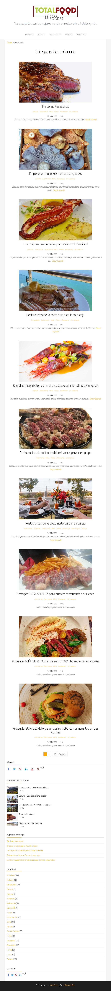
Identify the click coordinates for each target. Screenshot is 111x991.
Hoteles (41, 34)
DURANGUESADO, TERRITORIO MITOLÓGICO (33, 787)
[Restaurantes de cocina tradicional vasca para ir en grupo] (55, 428)
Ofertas (69, 34)
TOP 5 (9, 954)
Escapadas (37, 528)
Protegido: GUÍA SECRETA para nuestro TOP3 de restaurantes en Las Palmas (56, 730)
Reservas (29, 34)
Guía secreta (48, 599)
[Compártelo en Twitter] (12, 975)
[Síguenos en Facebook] (8, 769)
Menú (51, 111)
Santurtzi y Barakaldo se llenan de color (33, 796)
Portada (9, 42)
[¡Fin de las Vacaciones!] (55, 82)
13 (55, 754)
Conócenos (81, 34)
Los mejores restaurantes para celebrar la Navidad (56, 244)
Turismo (83, 528)
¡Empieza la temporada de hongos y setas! (55, 173)
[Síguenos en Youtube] (32, 769)
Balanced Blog (70, 985)
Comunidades (39, 249)
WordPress (54, 985)
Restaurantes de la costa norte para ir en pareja (55, 523)
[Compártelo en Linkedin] (20, 975)
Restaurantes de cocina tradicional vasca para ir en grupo (55, 452)
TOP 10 (9, 950)
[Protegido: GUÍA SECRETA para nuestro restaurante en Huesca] (55, 569)
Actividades (11, 875)
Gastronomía (44, 111)
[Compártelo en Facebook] (8, 975)
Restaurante (64, 111)
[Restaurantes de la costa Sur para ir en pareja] (55, 290)
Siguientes (62, 754)
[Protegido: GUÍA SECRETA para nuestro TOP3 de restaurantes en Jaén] (55, 636)
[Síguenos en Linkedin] (26, 769)
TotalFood (53, 116)
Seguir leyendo (90, 119)
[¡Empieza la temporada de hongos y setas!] (55, 149)
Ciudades (35, 111)
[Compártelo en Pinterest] (16, 975)
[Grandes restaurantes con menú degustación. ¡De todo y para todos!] (55, 361)
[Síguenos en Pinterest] (20, 769)
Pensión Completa (13, 931)
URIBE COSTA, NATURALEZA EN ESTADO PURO (35, 805)
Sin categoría (73, 111)
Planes (56, 111)
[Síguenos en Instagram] (38, 769)
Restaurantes (55, 34)
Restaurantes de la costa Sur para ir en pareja (55, 315)
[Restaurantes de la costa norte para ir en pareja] (55, 498)
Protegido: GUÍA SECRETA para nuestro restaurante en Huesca (55, 594)
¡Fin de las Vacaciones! (55, 106)
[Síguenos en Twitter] (14, 769)
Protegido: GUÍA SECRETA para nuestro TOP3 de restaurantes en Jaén (55, 661)
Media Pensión (12, 917)
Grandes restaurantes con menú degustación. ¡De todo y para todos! (55, 385)
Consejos (10, 889)
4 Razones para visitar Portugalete (30, 823)
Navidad (10, 926)
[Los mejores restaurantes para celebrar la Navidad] (55, 219)
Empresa (10, 894)
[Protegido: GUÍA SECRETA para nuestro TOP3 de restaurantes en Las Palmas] (55, 704)
